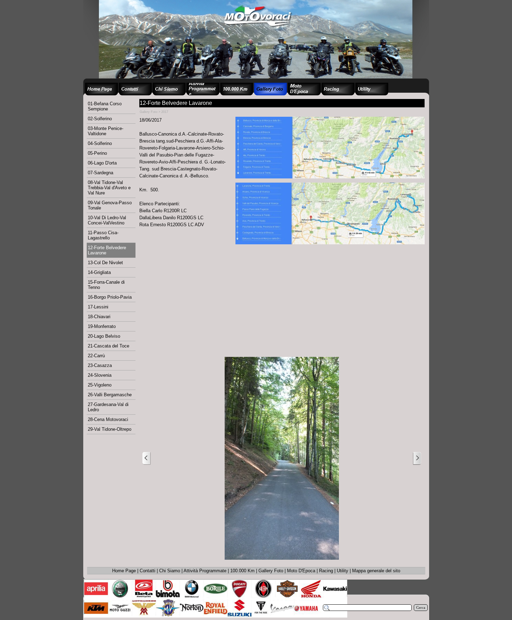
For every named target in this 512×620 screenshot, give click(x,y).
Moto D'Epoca (301, 570)
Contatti (147, 570)
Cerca (420, 608)
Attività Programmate (205, 570)
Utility (342, 570)
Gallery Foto (270, 570)
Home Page (124, 570)
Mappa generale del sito (376, 570)
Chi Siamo (169, 570)
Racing (326, 570)
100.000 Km (242, 570)
